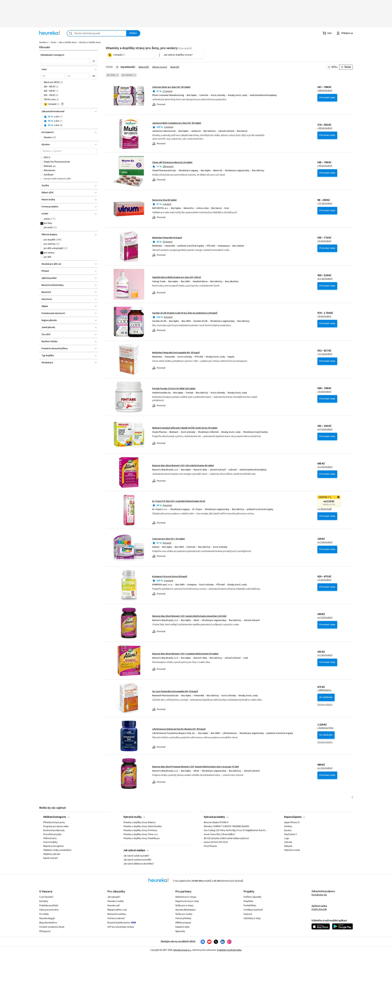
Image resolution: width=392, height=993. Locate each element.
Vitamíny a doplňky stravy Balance (139, 822)
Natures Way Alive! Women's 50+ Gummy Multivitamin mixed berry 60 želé (189, 616)
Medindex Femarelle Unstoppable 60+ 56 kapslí (176, 352)
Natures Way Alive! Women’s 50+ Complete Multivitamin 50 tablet (185, 653)
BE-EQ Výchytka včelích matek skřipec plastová (226, 838)
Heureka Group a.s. (182, 950)
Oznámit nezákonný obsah (51, 927)
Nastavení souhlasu (116, 914)
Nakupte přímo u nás (117, 909)
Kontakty (43, 901)
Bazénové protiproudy (54, 830)
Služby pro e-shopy (184, 905)
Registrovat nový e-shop (187, 901)
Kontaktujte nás (319, 894)
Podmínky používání (48, 905)
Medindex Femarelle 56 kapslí (167, 237)
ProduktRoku (249, 905)
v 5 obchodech (324, 580)
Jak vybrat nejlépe (134, 850)
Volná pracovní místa (49, 909)
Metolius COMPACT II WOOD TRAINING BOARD (226, 826)
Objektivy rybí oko (51, 854)
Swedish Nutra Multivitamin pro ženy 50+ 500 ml (176, 277)
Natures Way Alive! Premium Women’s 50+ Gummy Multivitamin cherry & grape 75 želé (195, 766)
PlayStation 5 (290, 834)
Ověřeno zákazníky (252, 897)
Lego (286, 838)
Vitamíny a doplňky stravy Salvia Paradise (142, 826)
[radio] (41, 116)
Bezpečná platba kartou (118, 922)
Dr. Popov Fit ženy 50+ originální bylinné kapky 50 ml (178, 501)
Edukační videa (182, 927)
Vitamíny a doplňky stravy (90, 42)
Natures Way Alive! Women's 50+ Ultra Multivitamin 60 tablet (183, 465)
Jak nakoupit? (113, 897)
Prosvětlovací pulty (52, 834)
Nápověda (180, 931)
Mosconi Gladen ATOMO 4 (216, 822)
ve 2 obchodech (324, 467)
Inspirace (247, 914)
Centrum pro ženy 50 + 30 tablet (168, 538)
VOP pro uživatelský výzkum (120, 927)
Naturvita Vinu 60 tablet (164, 200)
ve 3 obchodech (324, 278)
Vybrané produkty (214, 817)
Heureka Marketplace (185, 909)
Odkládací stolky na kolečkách (57, 850)
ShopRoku (248, 901)
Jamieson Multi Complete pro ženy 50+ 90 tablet (176, 123)
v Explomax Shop (325, 727)
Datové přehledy (183, 918)
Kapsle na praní (50, 858)
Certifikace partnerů (253, 909)
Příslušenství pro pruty (54, 822)
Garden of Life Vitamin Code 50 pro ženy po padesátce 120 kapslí (184, 313)
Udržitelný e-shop (252, 918)
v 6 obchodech (324, 241)
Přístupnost (45, 931)
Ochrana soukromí (115, 918)
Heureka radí (113, 905)
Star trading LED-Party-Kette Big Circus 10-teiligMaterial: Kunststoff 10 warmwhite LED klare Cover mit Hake (236, 830)
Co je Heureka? (46, 897)
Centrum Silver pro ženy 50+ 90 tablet (171, 87)
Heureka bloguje (47, 918)
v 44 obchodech (324, 90)
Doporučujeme (293, 817)
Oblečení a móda (292, 850)
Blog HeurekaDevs (48, 922)
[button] (65, 61)
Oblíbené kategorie (54, 817)
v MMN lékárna (324, 690)
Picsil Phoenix (210, 846)
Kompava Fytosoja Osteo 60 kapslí (169, 576)
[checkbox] (41, 82)
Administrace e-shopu (185, 897)
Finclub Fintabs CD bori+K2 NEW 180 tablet (174, 388)
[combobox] (96, 33)
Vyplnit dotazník (319, 909)
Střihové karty (50, 838)
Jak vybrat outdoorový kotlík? (137, 859)
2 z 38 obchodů (324, 509)
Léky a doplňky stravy (68, 42)
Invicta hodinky (50, 842)
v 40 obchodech (324, 128)
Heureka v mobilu (115, 901)
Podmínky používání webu (229, 950)
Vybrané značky (132, 817)
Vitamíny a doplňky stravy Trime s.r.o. (140, 834)
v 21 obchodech (324, 203)
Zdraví (53, 42)
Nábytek (288, 846)
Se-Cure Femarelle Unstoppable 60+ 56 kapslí (175, 691)
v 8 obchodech (324, 316)
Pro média (44, 914)
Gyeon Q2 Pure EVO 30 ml (216, 842)
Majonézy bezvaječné (53, 846)
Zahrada (288, 842)
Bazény (287, 830)
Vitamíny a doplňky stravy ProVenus (140, 830)
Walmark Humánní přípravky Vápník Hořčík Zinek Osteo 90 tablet (184, 428)
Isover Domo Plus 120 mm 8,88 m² (219, 834)
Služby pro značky (183, 914)
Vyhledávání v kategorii (52, 55)
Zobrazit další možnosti (54, 178)
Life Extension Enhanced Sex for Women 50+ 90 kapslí (178, 729)
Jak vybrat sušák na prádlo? (136, 855)
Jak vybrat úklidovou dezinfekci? (138, 863)
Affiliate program (183, 922)
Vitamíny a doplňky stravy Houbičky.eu (141, 838)
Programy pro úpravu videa (56, 826)
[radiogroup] (68, 121)
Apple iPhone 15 (292, 822)
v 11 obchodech (324, 354)
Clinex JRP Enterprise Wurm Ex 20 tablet (172, 162)
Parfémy (288, 826)
